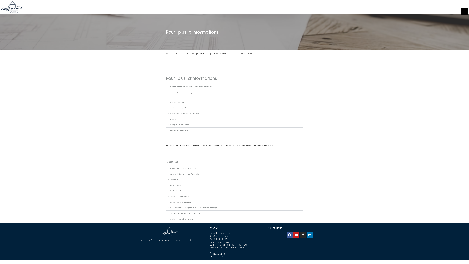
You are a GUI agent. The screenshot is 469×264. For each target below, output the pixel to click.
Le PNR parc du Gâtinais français (183, 168)
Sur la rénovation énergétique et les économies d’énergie (193, 208)
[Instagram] (303, 235)
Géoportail (174, 180)
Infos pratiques (198, 53)
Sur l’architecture (176, 191)
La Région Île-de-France (179, 125)
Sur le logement (176, 185)
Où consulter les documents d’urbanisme (186, 213)
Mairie (176, 53)
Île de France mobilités (179, 130)
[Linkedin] (310, 235)
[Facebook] (290, 235)
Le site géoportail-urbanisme (181, 219)
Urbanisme (185, 53)
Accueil (169, 53)
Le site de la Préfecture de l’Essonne (184, 113)
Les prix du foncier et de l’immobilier (185, 174)
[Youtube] (296, 235)
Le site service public (178, 108)
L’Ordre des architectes (179, 196)
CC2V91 (188, 240)
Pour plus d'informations (192, 32)
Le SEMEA (173, 119)
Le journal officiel (177, 102)
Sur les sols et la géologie (180, 202)
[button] (464, 11)
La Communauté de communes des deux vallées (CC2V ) (193, 86)
